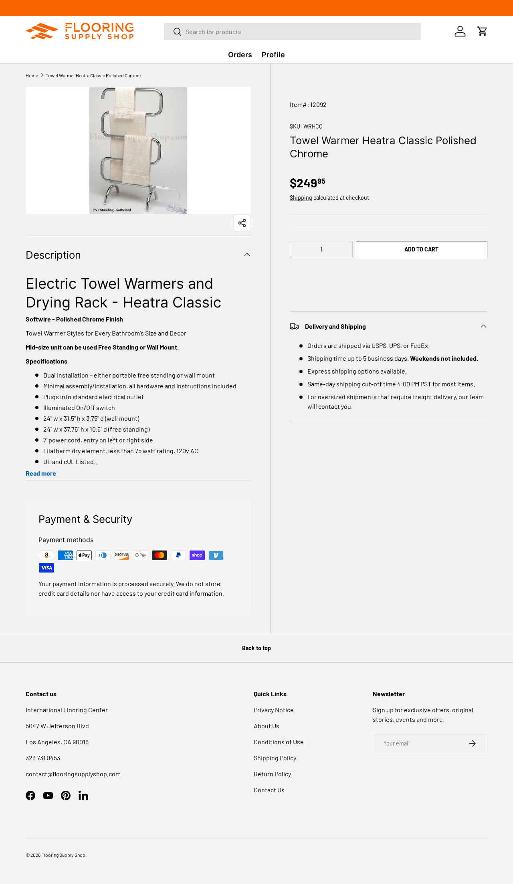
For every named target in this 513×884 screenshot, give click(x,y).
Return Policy (272, 774)
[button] (388, 274)
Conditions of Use (279, 741)
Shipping (301, 197)
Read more (41, 473)
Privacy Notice (274, 709)
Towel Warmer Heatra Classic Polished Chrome (93, 75)
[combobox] (292, 31)
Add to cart (421, 249)
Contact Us (269, 790)
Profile (273, 54)
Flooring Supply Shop (63, 855)
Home (32, 75)
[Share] (242, 223)
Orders (240, 54)
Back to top (256, 648)
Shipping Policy (275, 757)
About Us (266, 725)
